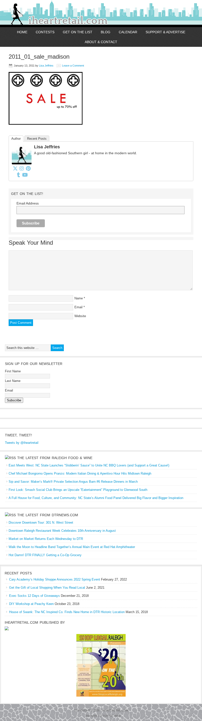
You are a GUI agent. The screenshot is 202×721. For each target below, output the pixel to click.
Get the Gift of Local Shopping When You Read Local (47, 587)
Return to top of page (103, 715)
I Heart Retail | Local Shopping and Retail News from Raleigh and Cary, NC (57, 13)
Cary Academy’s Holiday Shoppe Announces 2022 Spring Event (54, 579)
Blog (105, 32)
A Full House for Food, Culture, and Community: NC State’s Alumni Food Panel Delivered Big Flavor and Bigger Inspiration (96, 498)
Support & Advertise (165, 32)
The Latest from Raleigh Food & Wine (54, 458)
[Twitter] (15, 168)
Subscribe (14, 400)
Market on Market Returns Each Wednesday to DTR (46, 539)
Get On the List (77, 32)
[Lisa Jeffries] (22, 163)
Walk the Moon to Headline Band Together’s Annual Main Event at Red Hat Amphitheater (72, 547)
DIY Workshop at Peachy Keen (31, 604)
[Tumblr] (18, 175)
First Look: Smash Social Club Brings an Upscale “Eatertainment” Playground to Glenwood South (78, 490)
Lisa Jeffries (46, 65)
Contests (45, 32)
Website (80, 316)
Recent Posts (37, 138)
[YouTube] (25, 175)
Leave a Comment (73, 65)
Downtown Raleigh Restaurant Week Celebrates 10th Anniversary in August (62, 530)
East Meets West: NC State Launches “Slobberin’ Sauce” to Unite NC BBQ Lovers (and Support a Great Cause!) (89, 465)
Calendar (128, 32)
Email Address (28, 203)
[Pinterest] (28, 168)
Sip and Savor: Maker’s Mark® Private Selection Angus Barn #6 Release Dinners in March (73, 481)
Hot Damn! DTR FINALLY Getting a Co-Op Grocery (45, 555)
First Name (13, 371)
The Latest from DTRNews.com (47, 515)
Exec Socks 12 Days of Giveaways (34, 596)
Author (16, 138)
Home (22, 32)
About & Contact (101, 42)
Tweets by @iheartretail (21, 443)
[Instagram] (22, 168)
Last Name (12, 381)
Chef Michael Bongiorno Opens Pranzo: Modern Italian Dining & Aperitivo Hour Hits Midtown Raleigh (80, 473)
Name (78, 298)
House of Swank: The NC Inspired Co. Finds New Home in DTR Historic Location (67, 612)
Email (78, 307)
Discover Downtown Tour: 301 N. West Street (41, 522)
